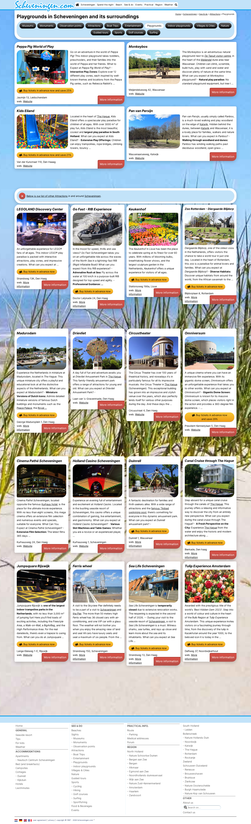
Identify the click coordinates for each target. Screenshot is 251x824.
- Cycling (76, 786)
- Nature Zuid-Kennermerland (144, 783)
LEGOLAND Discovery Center (40, 209)
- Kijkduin (21, 779)
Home (19, 725)
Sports (118, 32)
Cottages (21, 771)
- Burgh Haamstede (194, 789)
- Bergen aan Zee (137, 759)
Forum (130, 742)
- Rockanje (189, 757)
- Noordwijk (190, 741)
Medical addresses (138, 738)
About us (188, 802)
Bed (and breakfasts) (28, 764)
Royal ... (42, 407)
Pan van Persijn (141, 111)
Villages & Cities (206, 25)
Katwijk (204, 124)
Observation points (71, 25)
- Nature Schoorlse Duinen (142, 755)
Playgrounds (154, 25)
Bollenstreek (190, 733)
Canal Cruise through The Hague (209, 461)
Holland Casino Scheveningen (96, 461)
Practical (148, 4)
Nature (225, 25)
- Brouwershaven (193, 773)
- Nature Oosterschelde (196, 785)
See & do (128, 4)
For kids (20, 742)
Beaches (76, 730)
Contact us (189, 812)
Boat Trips (112, 25)
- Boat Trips (78, 754)
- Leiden (187, 729)
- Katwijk (188, 745)
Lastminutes (23, 787)
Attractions (94, 25)
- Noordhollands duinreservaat (144, 775)
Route (130, 730)
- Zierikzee (189, 781)
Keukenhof (137, 209)
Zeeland (187, 761)
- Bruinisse (189, 777)
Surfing (154, 32)
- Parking (132, 734)
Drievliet (79, 333)
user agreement (39, 820)
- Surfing (76, 798)
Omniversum (195, 333)
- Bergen (132, 763)
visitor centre (218, 55)
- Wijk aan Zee (135, 779)
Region (158, 4)
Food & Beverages (81, 806)
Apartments (22, 756)
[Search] (176, 4)
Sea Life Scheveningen (147, 566)
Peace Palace (24, 407)
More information (111, 99)
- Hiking (75, 790)
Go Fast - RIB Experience (92, 209)
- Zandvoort (134, 795)
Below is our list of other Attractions (47, 196)
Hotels (19, 783)
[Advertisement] (117, 178)
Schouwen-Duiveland (195, 765)
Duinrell (135, 461)
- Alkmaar (132, 767)
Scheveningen (88, 4)
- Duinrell (21, 776)
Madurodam (26, 333)
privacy (51, 820)
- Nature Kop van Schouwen (199, 793)
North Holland (135, 751)
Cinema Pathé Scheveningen (39, 461)
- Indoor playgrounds (83, 766)
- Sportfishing (79, 802)
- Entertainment (80, 758)
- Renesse (188, 769)
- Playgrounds (79, 762)
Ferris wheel (82, 566)
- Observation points (83, 746)
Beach (119, 4)
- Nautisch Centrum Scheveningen (35, 760)
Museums (27, 25)
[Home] (77, 4)
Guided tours (100, 32)
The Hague (103, 116)
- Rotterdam (190, 753)
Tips (18, 738)
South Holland (191, 725)
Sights (75, 734)
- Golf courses (79, 794)
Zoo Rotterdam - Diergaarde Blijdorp (209, 209)
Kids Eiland (25, 111)
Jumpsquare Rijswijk (33, 566)
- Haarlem (133, 791)
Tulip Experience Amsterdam (208, 566)
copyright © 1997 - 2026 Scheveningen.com (75, 820)
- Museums (78, 738)
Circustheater (140, 333)
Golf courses (136, 32)
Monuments (46, 25)
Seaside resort (24, 734)
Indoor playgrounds (179, 25)
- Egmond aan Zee (138, 771)
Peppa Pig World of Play (35, 46)
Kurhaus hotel (49, 504)
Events (138, 4)
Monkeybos (138, 46)
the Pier (77, 613)
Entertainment (133, 25)
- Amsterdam (135, 787)
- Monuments (79, 742)
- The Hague (190, 749)
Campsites (22, 768)
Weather (168, 4)
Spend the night (105, 4)
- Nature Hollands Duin (196, 737)
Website (27, 101)
